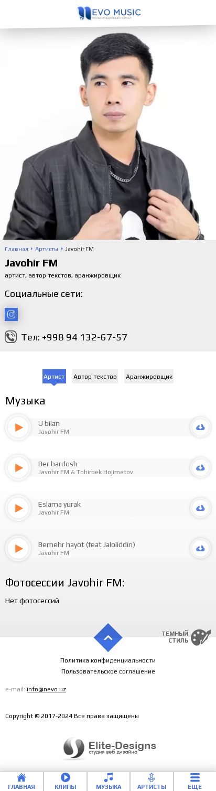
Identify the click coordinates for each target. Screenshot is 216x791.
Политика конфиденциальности (108, 660)
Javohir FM (53, 431)
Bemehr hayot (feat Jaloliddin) (86, 544)
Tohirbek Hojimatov (105, 472)
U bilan (49, 423)
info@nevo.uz (46, 689)
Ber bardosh (58, 463)
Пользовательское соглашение (108, 671)
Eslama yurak (59, 504)
